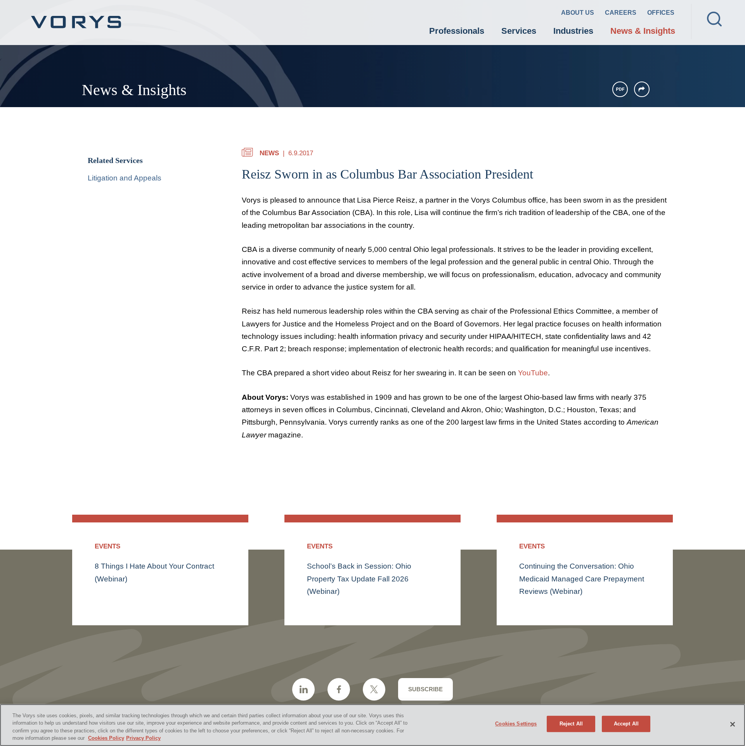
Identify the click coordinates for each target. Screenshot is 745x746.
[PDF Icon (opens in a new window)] (620, 89)
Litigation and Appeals (124, 178)
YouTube (533, 373)
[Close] (732, 724)
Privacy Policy (143, 738)
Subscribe (425, 689)
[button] (642, 89)
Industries (573, 31)
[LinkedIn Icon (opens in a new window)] (303, 689)
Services (518, 31)
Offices (660, 12)
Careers (620, 12)
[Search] (714, 19)
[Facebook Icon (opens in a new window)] (338, 689)
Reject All (571, 724)
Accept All (626, 724)
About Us (577, 12)
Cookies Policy (106, 738)
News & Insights (642, 31)
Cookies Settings (516, 724)
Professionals (456, 31)
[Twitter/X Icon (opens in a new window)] (374, 689)
